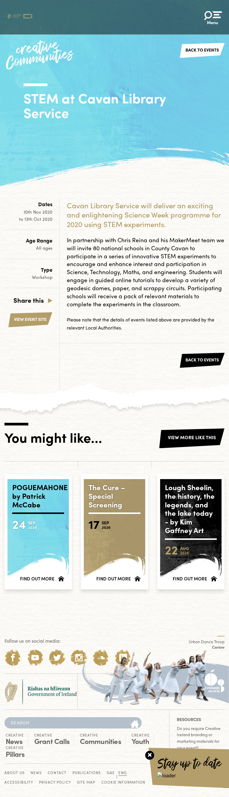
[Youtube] (35, 657)
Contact (57, 773)
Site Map (86, 782)
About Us (14, 773)
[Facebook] (12, 657)
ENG (122, 773)
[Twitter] (57, 657)
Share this (28, 300)
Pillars (15, 752)
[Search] (134, 724)
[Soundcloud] (100, 657)
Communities (100, 739)
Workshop (42, 277)
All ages (44, 248)
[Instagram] (78, 657)
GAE (111, 773)
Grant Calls (51, 739)
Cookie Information (123, 782)
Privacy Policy (55, 782)
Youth (140, 739)
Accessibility (18, 782)
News (15, 739)
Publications (86, 773)
